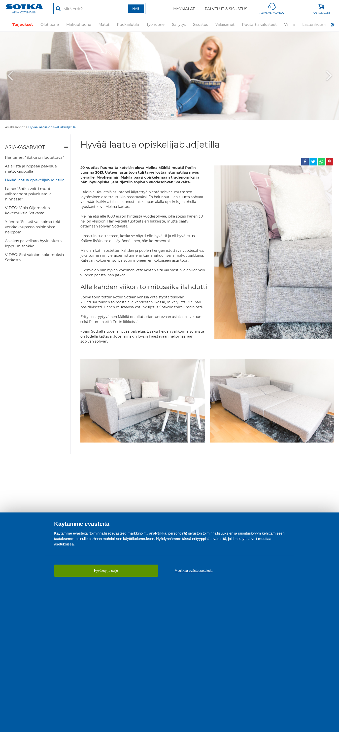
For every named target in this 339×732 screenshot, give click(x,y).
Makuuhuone (78, 24)
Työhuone (155, 24)
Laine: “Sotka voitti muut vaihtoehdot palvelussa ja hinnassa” (28, 193)
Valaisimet (225, 24)
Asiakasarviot (15, 127)
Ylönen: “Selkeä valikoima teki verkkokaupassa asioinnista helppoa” (32, 226)
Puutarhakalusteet (259, 24)
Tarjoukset (22, 24)
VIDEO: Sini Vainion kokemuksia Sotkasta (34, 257)
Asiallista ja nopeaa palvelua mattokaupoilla (31, 169)
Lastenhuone (314, 24)
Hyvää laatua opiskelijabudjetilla (52, 127)
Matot (104, 24)
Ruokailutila (128, 24)
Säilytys (179, 24)
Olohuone (49, 24)
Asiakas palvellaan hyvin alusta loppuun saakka (33, 243)
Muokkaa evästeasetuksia (193, 571)
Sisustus (200, 24)
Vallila (289, 24)
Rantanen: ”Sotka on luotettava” (34, 157)
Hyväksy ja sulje (106, 571)
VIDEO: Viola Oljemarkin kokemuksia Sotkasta (27, 210)
